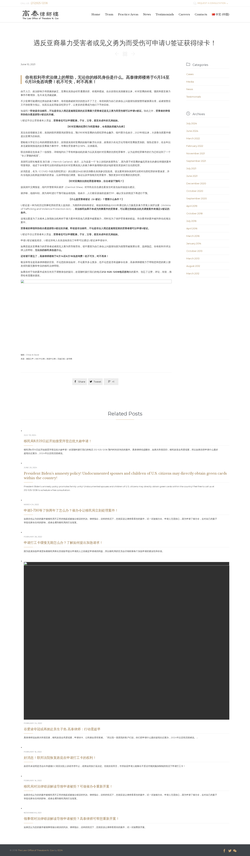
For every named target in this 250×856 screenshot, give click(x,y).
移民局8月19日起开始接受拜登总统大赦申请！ (58, 441)
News (189, 89)
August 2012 (193, 265)
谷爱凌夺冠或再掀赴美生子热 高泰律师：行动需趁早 (62, 729)
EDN (60, 850)
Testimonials (193, 96)
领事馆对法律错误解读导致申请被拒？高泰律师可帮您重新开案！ (71, 819)
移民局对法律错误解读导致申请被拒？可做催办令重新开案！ (68, 786)
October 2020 (194, 190)
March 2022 (193, 138)
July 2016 (191, 220)
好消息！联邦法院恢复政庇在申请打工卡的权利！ (60, 758)
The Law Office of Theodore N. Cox (36, 850)
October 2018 (194, 213)
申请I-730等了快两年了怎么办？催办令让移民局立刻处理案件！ (71, 510)
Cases (189, 74)
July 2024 (191, 123)
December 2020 (196, 183)
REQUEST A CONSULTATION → (210, 3)
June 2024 (192, 130)
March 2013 (192, 258)
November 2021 (195, 153)
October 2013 (194, 250)
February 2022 (194, 145)
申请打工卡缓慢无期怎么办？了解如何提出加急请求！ (63, 543)
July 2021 (191, 168)
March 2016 (192, 235)
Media (190, 81)
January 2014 (193, 243)
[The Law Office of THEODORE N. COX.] (41, 14)
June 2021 (191, 175)
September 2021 (196, 160)
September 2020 (196, 198)
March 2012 (192, 273)
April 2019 (191, 205)
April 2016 (191, 228)
